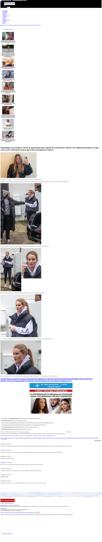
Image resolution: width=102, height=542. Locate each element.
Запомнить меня (8, 5)
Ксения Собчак (38, 495)
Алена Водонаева (11, 492)
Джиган (56, 493)
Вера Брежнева (10, 493)
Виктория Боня (16, 493)
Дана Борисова (43, 493)
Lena (70, 431)
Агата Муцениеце (4, 492)
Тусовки (4, 16)
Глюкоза (38, 493)
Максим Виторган (64, 495)
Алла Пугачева (26, 492)
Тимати (82, 496)
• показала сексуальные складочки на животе (14, 420)
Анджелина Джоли (61, 492)
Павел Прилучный (40, 496)
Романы (4, 14)
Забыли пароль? (3, 7)
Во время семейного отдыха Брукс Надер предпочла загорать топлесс (8, 68)
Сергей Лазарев (78, 496)
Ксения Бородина (31, 495)
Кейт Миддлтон (9, 495)
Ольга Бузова (33, 496)
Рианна (60, 496)
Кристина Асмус (23, 495)
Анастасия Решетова (52, 492)
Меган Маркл (87, 495)
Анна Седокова (81, 492)
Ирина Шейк (3, 495)
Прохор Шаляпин (55, 496)
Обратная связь (3, 508)
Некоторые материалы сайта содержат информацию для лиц (25, 512)
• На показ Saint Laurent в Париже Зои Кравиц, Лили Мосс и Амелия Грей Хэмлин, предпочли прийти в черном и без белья (23, 424)
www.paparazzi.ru (3, 505)
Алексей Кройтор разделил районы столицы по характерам (8, 128)
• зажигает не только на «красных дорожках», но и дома (16, 429)
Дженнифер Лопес (50, 493)
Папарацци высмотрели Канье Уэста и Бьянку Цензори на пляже (8, 80)
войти (9, 7)
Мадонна (59, 495)
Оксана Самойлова (26, 496)
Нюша (20, 496)
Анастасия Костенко (44, 492)
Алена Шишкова (19, 492)
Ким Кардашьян (16, 495)
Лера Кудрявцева (53, 495)
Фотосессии (5, 11)
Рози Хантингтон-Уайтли (24, 431)
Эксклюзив (5, 10)
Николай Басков (16, 496)
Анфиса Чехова (95, 492)
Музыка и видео (6, 19)
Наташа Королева (8, 496)
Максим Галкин (72, 495)
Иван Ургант (91, 493)
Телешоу (4, 21)
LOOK (4, 18)
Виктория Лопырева (32, 493)
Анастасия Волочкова (34, 492)
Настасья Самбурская (94, 495)
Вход (4, 23)
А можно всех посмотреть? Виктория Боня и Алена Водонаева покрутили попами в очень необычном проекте (76, 438)
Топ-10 (4, 17)
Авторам (2, 512)
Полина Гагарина (48, 496)
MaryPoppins (3, 462)
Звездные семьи (6, 15)
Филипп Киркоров (88, 496)
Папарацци (5, 12)
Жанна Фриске (85, 493)
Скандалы (5, 13)
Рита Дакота (64, 496)
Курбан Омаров (46, 495)
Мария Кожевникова (79, 495)
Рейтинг (4, 22)
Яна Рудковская (96, 496)
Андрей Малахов (69, 492)
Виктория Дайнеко (24, 493)
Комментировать (98, 440)
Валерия (5, 493)
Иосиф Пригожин (98, 493)
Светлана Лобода (71, 496)
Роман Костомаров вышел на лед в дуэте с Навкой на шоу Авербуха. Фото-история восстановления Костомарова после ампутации (27, 438)
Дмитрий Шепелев (75, 493)
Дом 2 (80, 493)
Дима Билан (60, 493)
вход (1, 1)
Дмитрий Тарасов (67, 493)
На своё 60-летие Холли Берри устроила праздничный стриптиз (8, 104)
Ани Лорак (75, 492)
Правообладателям (8, 512)
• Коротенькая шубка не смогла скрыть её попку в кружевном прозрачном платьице (21, 418)
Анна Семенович (88, 492)
